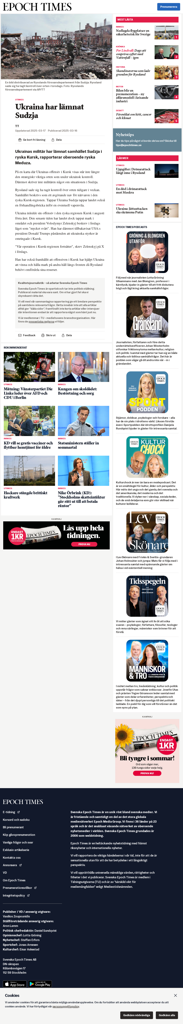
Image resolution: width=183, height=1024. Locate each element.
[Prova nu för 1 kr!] (56, 535)
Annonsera (10, 865)
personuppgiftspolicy (66, 1006)
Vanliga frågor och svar (18, 842)
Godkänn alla (167, 1015)
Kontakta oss (12, 857)
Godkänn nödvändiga (136, 1015)
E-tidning (9, 812)
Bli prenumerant (13, 827)
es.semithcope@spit (129, 145)
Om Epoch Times (14, 880)
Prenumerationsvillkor (17, 888)
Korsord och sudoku (16, 820)
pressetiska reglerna (41, 321)
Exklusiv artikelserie (16, 850)
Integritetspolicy (14, 895)
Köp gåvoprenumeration (19, 835)
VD (5, 872)
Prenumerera (168, 6)
